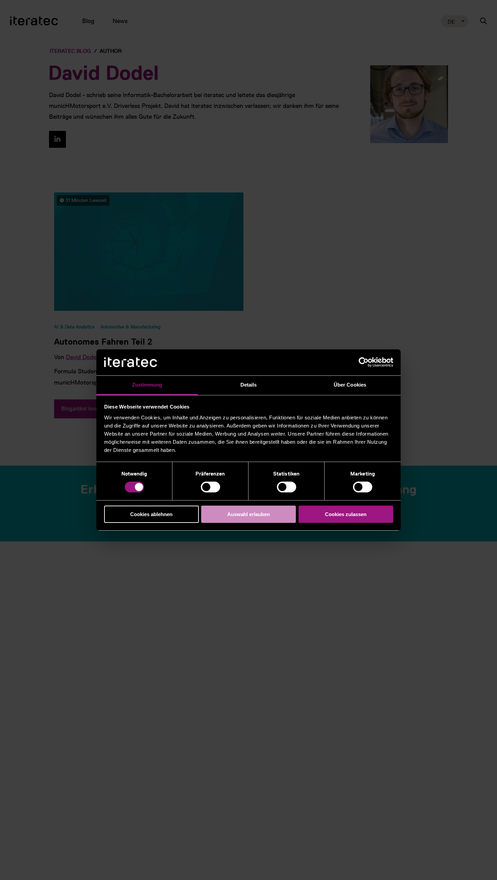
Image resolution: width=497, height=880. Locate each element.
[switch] (210, 487)
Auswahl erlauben (248, 514)
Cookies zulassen (345, 514)
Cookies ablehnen (151, 514)
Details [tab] (248, 385)
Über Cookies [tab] (350, 385)
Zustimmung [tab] (147, 385)
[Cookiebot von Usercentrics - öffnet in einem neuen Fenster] (363, 362)
